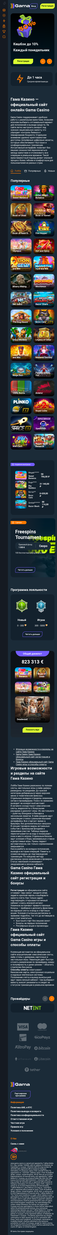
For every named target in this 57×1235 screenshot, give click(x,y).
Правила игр (17, 1127)
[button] (42, 61)
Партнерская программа (21, 1094)
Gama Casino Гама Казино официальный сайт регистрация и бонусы (33, 757)
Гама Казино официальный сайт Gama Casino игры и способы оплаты (35, 763)
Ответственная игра (21, 1119)
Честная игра (18, 1123)
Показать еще (32, 730)
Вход (33, 6)
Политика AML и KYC (21, 1107)
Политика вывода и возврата (26, 1111)
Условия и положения (22, 1130)
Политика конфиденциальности (27, 1115)
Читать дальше (25, 570)
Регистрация (47, 6)
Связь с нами (17, 1144)
